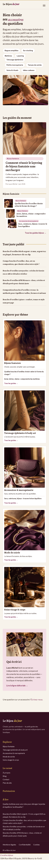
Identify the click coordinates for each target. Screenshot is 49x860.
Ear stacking (28, 50)
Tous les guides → (11, 383)
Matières (8, 56)
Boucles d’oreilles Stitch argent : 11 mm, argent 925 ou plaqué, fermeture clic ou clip (24, 253)
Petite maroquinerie (14, 65)
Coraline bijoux (6, 855)
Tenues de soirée (35, 65)
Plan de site (7, 783)
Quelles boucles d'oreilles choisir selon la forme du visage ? (24, 373)
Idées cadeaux (28, 70)
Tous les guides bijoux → (35, 233)
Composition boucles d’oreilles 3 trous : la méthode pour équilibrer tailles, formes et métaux (24, 291)
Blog (4, 776)
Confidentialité (25, 844)
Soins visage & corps (11, 760)
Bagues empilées (11, 50)
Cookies (36, 844)
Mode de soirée (9, 756)
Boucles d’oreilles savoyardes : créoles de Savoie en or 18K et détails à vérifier (23, 272)
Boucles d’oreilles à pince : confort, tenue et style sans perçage (24, 301)
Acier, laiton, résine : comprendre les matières (22, 379)
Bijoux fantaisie (8, 746)
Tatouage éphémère (14, 60)
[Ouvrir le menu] (44, 5)
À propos (6, 773)
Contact (6, 779)
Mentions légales (9, 844)
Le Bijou (11, 4)
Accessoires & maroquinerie (14, 753)
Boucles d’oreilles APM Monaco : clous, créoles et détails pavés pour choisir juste (24, 282)
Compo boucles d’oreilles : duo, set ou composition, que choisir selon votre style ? (21, 262)
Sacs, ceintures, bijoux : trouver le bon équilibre (22, 498)
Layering (20, 56)
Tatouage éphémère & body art (15, 750)
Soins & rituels (12, 70)
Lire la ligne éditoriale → (17, 685)
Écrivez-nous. (37, 699)
